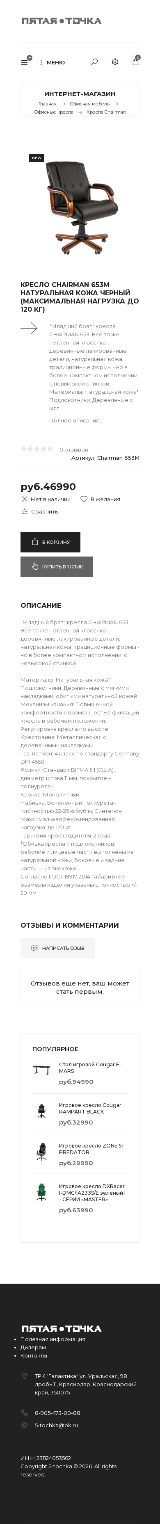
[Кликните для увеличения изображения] (80, 205)
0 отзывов (73, 449)
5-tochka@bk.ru (56, 1425)
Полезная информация (53, 1339)
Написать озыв (63, 948)
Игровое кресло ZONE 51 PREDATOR (91, 1149)
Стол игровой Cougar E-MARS (90, 1067)
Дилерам (33, 1347)
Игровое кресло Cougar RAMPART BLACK (90, 1108)
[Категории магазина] (29, 63)
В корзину (55, 542)
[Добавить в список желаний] (100, 499)
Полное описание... (76, 420)
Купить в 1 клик (62, 567)
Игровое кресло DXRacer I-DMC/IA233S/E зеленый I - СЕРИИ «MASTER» (92, 1192)
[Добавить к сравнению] (39, 511)
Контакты (34, 1355)
